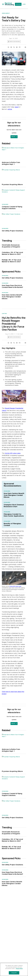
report (17, 107)
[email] (19, 47)
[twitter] (14, 47)
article (10, 109)
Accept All (14, 972)
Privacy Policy (19, 968)
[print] (25, 47)
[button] (3, 4)
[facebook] (8, 47)
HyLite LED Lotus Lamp (12, 453)
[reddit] (17, 47)
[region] (14, 969)
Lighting (4, 313)
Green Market (6, 13)
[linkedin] (11, 47)
